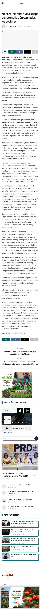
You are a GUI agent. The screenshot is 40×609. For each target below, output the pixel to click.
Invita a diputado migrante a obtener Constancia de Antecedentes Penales (23, 539)
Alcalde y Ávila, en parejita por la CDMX (20, 500)
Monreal (15, 333)
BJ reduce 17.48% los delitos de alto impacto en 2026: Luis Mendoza (22, 531)
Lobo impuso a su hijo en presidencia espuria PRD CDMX (15, 474)
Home (3, 10)
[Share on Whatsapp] (12, 52)
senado (22, 333)
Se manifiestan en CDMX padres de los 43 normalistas (20, 492)
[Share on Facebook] (19, 52)
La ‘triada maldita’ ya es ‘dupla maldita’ (20, 506)
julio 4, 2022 (24, 26)
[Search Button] (36, 438)
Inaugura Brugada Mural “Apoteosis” (23, 547)
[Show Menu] (2, 3)
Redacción (12, 26)
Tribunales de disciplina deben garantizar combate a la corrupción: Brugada (24, 522)
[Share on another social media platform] (35, 52)
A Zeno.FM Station (7, 432)
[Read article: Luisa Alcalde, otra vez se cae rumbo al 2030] (6, 556)
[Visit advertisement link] (20, 597)
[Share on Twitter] (27, 52)
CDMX (8, 333)
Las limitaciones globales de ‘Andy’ (19, 485)
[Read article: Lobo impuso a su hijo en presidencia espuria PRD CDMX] (20, 457)
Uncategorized (11, 10)
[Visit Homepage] (21, 3)
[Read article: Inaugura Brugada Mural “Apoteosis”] (6, 549)
